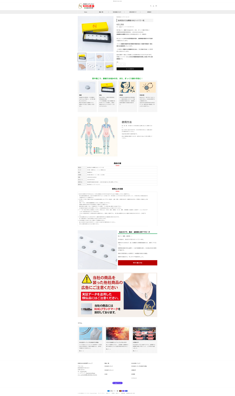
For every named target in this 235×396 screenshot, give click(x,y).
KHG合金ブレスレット (109, 370)
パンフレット (134, 378)
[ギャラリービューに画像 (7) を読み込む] (100, 66)
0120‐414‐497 (83, 371)
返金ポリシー (108, 393)
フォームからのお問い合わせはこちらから (87, 375)
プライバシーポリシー (101, 393)
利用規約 (113, 393)
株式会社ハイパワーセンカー (85, 393)
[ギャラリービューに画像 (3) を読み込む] (100, 57)
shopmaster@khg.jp (90, 373)
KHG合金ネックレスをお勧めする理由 (139, 366)
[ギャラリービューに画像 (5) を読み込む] (82, 66)
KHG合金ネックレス (109, 366)
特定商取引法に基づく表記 (130, 393)
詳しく (80, 351)
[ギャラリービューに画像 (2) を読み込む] (91, 57)
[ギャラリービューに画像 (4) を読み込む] (109, 57)
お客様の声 (133, 370)
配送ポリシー (118, 393)
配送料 (120, 26)
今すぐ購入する (137, 263)
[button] (102, 12)
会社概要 (133, 374)
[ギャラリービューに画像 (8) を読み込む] (109, 66)
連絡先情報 (123, 393)
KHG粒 (106, 374)
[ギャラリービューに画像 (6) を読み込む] (91, 66)
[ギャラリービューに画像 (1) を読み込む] (82, 57)
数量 (117, 62)
